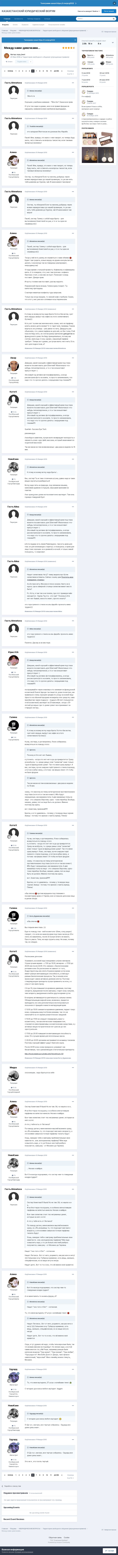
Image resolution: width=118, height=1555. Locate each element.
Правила (25, 25)
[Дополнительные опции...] (73, 83)
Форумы (5, 25)
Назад (10, 71)
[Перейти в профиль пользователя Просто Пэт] (84, 56)
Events (15, 25)
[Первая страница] (4, 71)
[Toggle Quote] (28, 91)
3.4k (14, 737)
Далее (56, 71)
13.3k (14, 1389)
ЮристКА (13, 652)
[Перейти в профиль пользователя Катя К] (14, 400)
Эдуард (13, 1369)
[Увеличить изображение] (70, 258)
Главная (7, 19)
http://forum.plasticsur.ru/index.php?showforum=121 (44, 1054)
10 (47, 71)
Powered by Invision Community (59, 1542)
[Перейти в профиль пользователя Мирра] (14, 1075)
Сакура (90, 62)
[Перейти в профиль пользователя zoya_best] (6, 55)
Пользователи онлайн (56, 25)
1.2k (14, 672)
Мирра (13, 1067)
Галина (13, 717)
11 (50, 71)
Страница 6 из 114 (70, 72)
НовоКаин (13, 459)
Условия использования (24, 1552)
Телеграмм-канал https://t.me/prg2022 (57, 3)
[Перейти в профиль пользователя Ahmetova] (102, 56)
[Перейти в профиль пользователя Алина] (14, 160)
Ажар (13, 358)
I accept (110, 1551)
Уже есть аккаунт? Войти (88, 11)
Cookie (66, 1537)
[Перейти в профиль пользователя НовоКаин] (14, 467)
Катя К (13, 392)
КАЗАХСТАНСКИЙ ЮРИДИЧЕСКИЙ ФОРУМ (28, 11)
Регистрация (109, 11)
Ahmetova (110, 55)
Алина (13, 152)
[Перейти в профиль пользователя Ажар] (14, 366)
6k (14, 172)
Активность (18, 19)
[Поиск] (113, 19)
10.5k (14, 412)
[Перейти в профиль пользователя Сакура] (84, 63)
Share (9, 61)
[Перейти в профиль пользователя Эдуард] (14, 1377)
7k (14, 479)
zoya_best (21, 54)
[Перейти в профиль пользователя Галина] (14, 725)
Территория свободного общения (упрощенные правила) (45, 57)
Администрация (38, 25)
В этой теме (104, 19)
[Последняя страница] (61, 71)
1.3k (14, 378)
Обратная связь (55, 1537)
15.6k (14, 1087)
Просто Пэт (91, 55)
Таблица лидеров (33, 19)
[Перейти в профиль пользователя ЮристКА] (14, 660)
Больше (47, 19)
